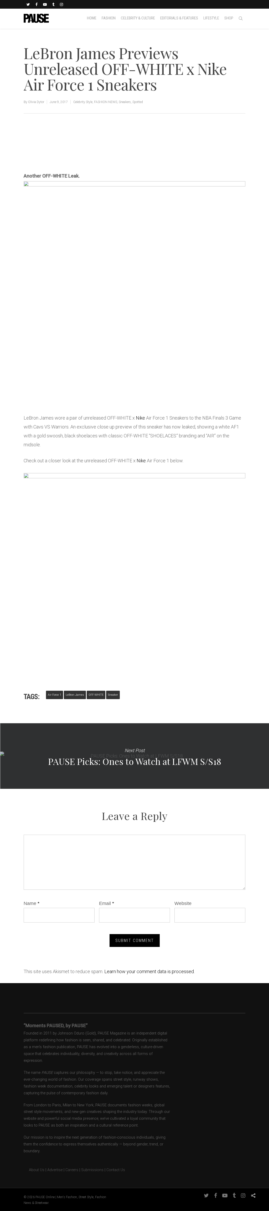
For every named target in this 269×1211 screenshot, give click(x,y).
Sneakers (125, 102)
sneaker (113, 694)
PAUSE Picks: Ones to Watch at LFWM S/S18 (134, 756)
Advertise (55, 1170)
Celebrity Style (82, 102)
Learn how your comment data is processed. (149, 971)
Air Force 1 (54, 694)
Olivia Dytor (36, 102)
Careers (71, 1170)
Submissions (92, 1170)
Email (106, 903)
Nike (140, 418)
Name (31, 903)
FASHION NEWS (105, 102)
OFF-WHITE (96, 694)
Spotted (137, 102)
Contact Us (115, 1170)
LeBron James (75, 694)
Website (183, 903)
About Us (34, 1170)
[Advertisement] (85, 154)
